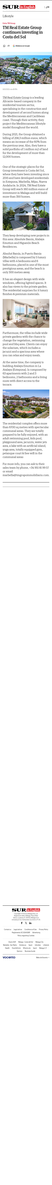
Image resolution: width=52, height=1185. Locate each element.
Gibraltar (38, 945)
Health (7, 948)
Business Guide (30, 951)
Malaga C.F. (43, 948)
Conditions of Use (30, 929)
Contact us (7, 929)
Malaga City (39, 942)
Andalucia (22, 945)
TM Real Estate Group (16, 97)
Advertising (36, 933)
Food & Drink (16, 948)
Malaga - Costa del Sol (25, 942)
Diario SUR (12, 942)
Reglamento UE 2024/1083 (21, 933)
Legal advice (18, 929)
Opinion (19, 951)
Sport (35, 948)
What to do (27, 948)
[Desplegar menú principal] (47, 7)
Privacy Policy (43, 929)
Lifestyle (8, 16)
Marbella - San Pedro (10, 945)
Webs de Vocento (42, 958)
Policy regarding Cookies (26, 936)
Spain (30, 945)
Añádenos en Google (22, 46)
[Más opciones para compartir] (8, 46)
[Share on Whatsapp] (4, 46)
